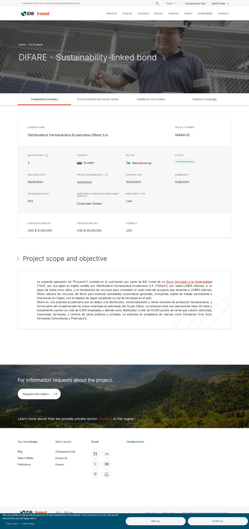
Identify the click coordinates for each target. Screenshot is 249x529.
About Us (111, 13)
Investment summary (44, 99)
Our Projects (36, 44)
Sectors (158, 13)
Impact (188, 13)
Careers (59, 464)
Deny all (155, 521)
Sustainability (205, 13)
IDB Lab (68, 512)
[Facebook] (95, 454)
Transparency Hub (195, 3)
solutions (105, 419)
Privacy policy (12, 523)
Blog (20, 451)
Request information (36, 394)
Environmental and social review (98, 99)
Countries (143, 13)
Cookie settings (28, 523)
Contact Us (61, 458)
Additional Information (151, 99)
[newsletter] (106, 474)
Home (22, 44)
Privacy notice (169, 513)
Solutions (174, 13)
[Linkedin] (106, 454)
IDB (58, 512)
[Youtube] (106, 464)
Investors (223, 13)
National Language (205, 99)
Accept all (217, 521)
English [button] (169, 3)
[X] (95, 464)
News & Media (25, 458)
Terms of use (151, 513)
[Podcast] (95, 474)
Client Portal (218, 3)
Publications (24, 464)
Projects (127, 13)
